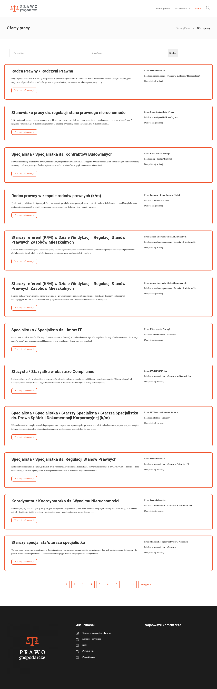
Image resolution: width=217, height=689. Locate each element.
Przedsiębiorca (88, 657)
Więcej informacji (24, 90)
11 (133, 584)
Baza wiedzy (181, 8)
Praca (198, 8)
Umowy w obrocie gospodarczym (96, 633)
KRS (84, 645)
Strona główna (163, 8)
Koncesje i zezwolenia (91, 639)
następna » (146, 584)
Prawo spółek (88, 651)
